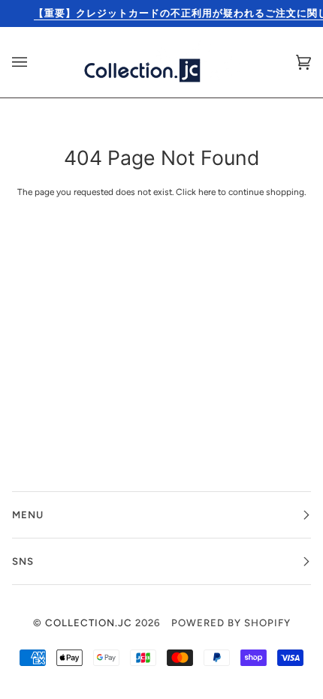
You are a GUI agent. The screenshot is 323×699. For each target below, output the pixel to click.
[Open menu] (34, 62)
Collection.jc (88, 622)
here (207, 192)
